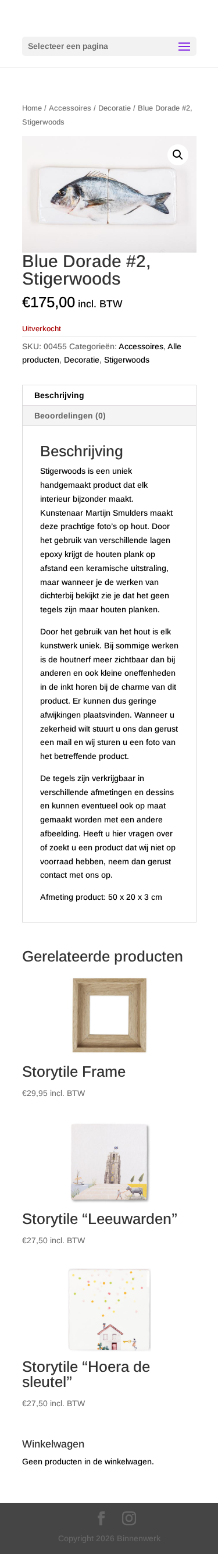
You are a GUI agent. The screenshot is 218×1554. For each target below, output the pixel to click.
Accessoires (70, 108)
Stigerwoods (126, 359)
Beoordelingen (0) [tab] (70, 415)
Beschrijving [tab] (59, 395)
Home (32, 108)
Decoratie (114, 108)
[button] (177, 154)
